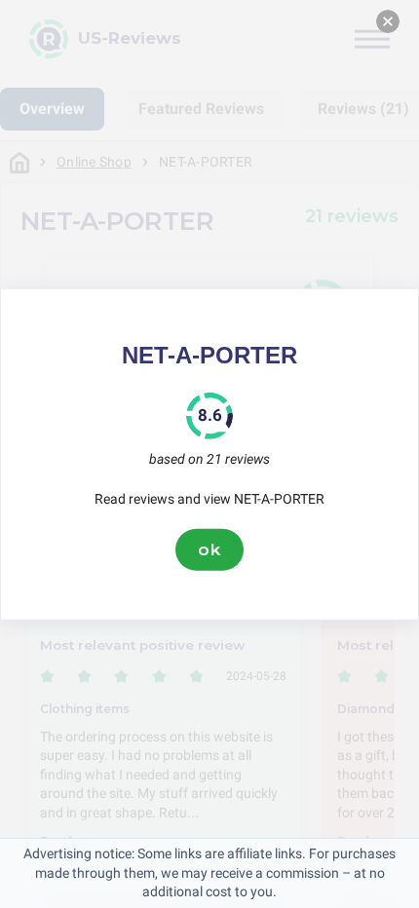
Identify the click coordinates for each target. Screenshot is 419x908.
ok (209, 549)
